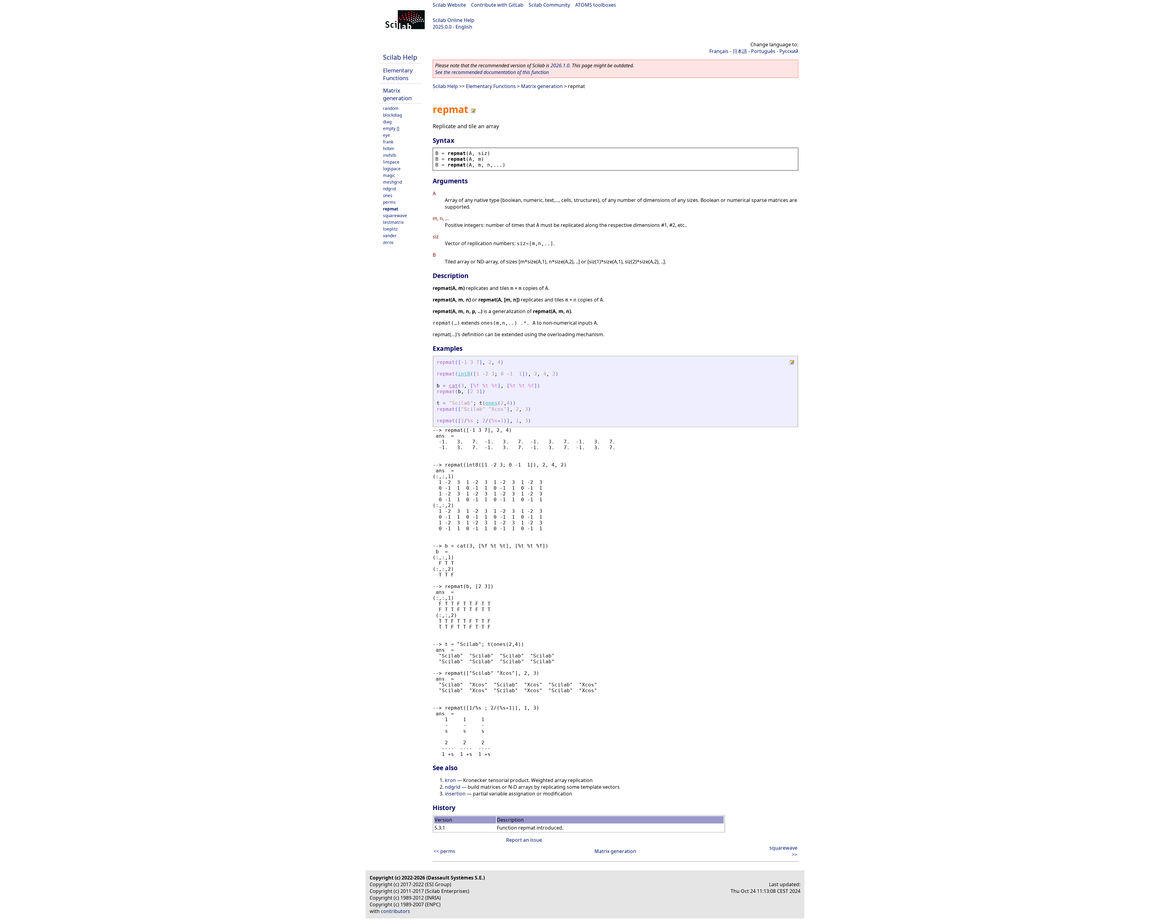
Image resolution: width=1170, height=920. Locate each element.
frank (388, 142)
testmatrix (393, 222)
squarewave (395, 215)
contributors (395, 911)
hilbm (388, 148)
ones (387, 195)
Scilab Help (400, 57)
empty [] (391, 128)
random (391, 108)
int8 (464, 374)
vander (390, 235)
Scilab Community (549, 5)
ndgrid (389, 189)
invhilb (389, 155)
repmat (390, 209)
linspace (391, 162)
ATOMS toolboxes (595, 5)
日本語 (739, 51)
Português (763, 51)
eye (386, 135)
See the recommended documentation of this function (492, 72)
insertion (455, 793)
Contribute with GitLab (497, 5)
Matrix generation (397, 94)
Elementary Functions (398, 74)
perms (389, 202)
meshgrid (392, 182)
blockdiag (392, 115)
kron (450, 780)
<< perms (444, 851)
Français (719, 51)
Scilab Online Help (453, 20)
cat (453, 386)
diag (387, 122)
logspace (392, 168)
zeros (388, 242)
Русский (788, 51)
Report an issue (524, 840)
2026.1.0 (560, 65)
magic (389, 175)
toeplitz (390, 229)
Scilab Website (449, 5)
